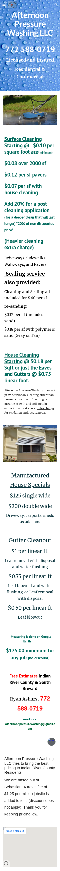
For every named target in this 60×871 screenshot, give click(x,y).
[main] (30, 45)
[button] (4, 4)
